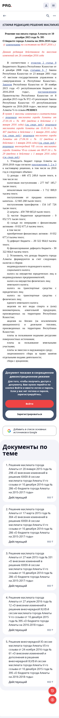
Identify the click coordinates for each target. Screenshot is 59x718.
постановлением (47, 91)
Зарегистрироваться (29, 414)
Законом (7, 84)
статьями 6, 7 (38, 70)
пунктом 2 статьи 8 (43, 62)
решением (11, 117)
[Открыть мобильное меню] (53, 5)
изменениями (13, 44)
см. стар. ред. (34, 124)
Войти (29, 403)
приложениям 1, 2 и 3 (44, 164)
